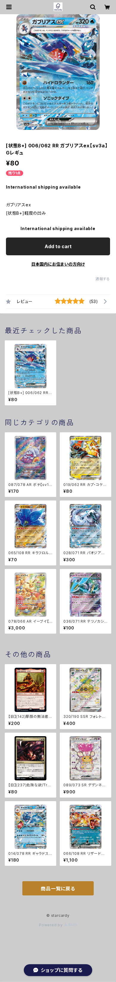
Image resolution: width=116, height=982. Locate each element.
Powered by (51, 925)
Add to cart (58, 246)
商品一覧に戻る (58, 889)
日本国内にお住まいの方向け (58, 264)
